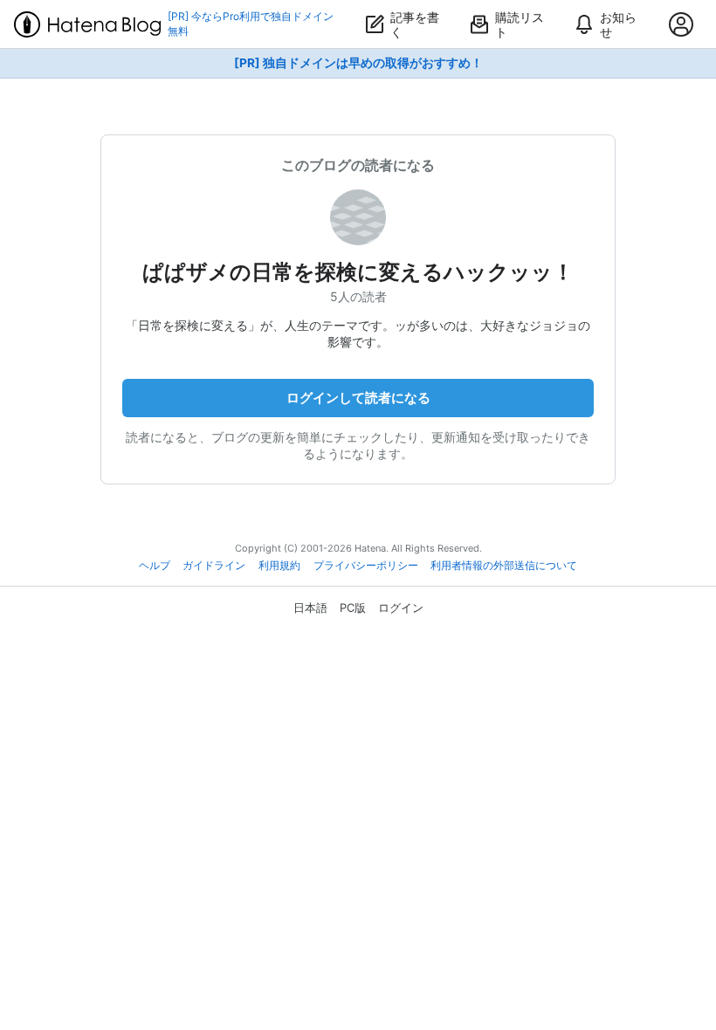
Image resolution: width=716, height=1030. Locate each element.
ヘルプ (154, 566)
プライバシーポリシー (365, 566)
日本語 (310, 608)
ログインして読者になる (358, 397)
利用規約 (279, 566)
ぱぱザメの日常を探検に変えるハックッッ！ (358, 272)
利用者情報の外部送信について (503, 566)
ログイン (400, 608)
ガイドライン (213, 566)
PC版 (353, 608)
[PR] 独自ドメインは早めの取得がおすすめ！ (358, 63)
